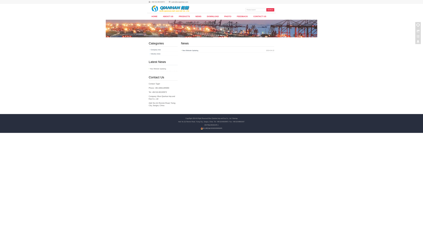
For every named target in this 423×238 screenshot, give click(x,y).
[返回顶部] (418, 42)
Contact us (259, 16)
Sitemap (234, 118)
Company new (156, 50)
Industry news (155, 54)
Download (213, 16)
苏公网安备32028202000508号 (212, 128)
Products (184, 16)
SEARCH (270, 10)
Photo (227, 16)
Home (154, 16)
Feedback (242, 16)
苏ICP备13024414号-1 (211, 125)
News (198, 16)
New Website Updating (190, 50)
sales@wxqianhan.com (179, 2)
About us (168, 16)
